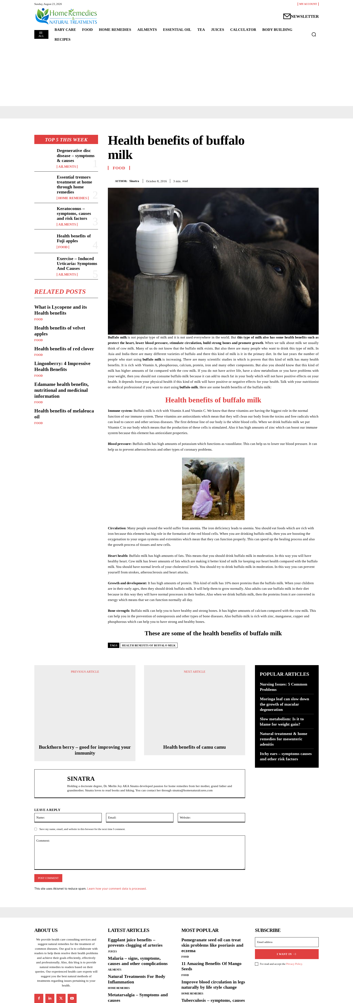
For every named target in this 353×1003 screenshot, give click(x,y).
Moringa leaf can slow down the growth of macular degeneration (284, 704)
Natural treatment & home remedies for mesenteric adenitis (283, 738)
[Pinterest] (305, 180)
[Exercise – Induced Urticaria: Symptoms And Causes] (44, 264)
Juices (112, 951)
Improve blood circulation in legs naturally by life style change (213, 984)
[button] (314, 34)
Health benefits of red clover (64, 348)
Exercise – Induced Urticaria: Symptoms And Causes (77, 263)
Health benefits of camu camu (194, 747)
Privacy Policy (294, 963)
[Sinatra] (111, 180)
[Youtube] (72, 998)
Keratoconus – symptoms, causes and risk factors (74, 213)
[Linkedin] (49, 998)
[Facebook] (286, 180)
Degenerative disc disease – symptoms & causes (76, 155)
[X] (296, 180)
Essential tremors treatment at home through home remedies (74, 184)
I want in (284, 954)
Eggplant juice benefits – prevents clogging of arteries (135, 942)
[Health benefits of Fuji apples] (44, 241)
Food (63, 247)
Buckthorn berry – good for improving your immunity (85, 750)
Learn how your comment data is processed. (117, 888)
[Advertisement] (176, 75)
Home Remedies (72, 198)
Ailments (67, 166)
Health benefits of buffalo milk (213, 400)
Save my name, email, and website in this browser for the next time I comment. (82, 829)
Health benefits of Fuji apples (74, 238)
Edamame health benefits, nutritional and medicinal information (61, 390)
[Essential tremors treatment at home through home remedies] (44, 183)
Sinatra (134, 181)
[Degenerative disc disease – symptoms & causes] (44, 156)
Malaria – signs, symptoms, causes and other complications (138, 961)
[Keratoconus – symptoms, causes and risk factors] (44, 214)
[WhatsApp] (315, 180)
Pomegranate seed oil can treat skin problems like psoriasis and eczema (212, 945)
